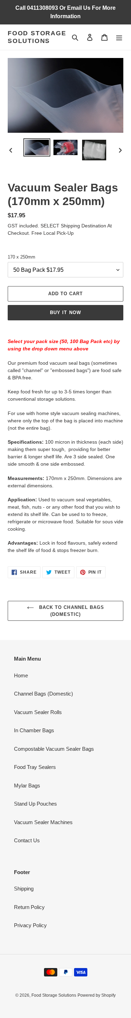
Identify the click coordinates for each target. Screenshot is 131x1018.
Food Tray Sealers (35, 767)
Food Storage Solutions (37, 37)
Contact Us (27, 840)
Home (21, 675)
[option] (37, 148)
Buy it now (65, 312)
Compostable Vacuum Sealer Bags (54, 749)
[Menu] (119, 37)
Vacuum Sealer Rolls (38, 712)
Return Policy (29, 907)
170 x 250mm (21, 257)
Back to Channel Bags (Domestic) (70, 611)
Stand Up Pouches (35, 804)
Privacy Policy (30, 925)
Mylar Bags (27, 785)
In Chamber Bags (34, 730)
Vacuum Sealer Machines (43, 822)
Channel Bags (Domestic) (43, 694)
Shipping (24, 889)
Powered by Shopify (97, 995)
